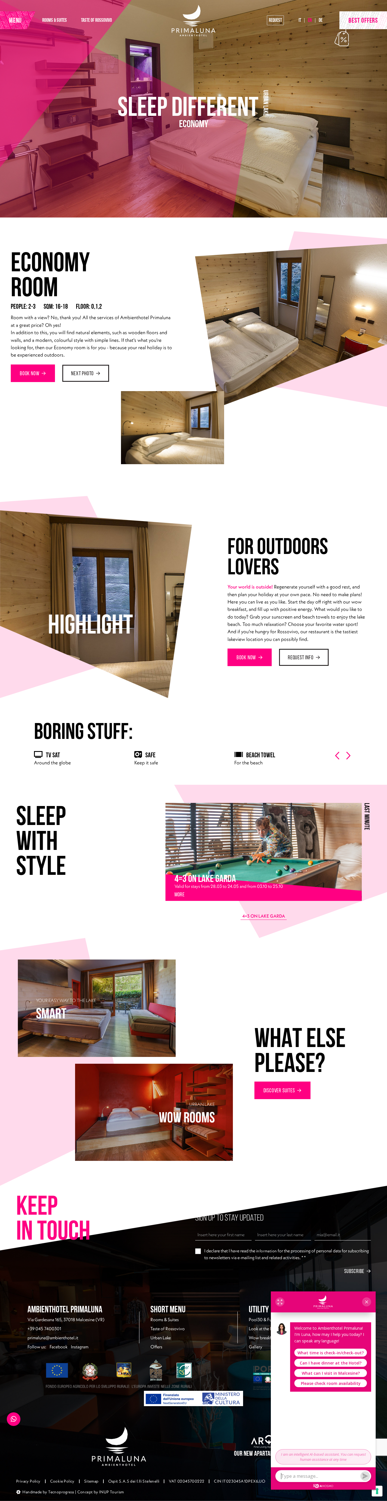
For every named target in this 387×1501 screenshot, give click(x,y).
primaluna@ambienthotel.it (52, 1337)
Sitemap (91, 1481)
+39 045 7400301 (44, 1328)
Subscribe (354, 1271)
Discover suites (279, 1090)
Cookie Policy (62, 1481)
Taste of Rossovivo (167, 1328)
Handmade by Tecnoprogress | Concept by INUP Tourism (73, 1492)
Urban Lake (160, 1337)
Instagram (79, 1346)
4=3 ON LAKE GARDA (263, 916)
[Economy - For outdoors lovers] (267, 329)
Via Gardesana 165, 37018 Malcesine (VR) (66, 1319)
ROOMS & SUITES (54, 20)
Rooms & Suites (164, 1319)
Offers (156, 1346)
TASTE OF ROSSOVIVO (96, 20)
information (266, 1251)
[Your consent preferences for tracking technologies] (377, 1491)
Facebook (58, 1346)
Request (275, 20)
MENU (15, 20)
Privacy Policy (28, 1481)
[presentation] (338, 755)
